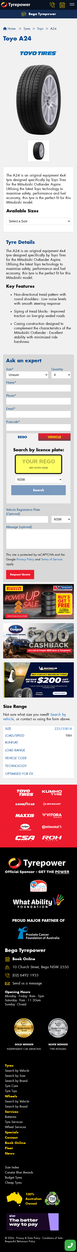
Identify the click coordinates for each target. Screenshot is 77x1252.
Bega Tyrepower (42, 14)
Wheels (11, 1096)
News (9, 1153)
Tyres (9, 1065)
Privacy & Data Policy (28, 1238)
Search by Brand (16, 1081)
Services (11, 1112)
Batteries (10, 1117)
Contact (11, 1137)
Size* (10, 369)
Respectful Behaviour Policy (20, 1241)
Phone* (11, 396)
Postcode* (13, 422)
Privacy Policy (25, 559)
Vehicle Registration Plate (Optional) (23, 512)
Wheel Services (15, 1127)
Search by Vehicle (17, 1071)
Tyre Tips (11, 1091)
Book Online (15, 1143)
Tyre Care (11, 1086)
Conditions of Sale (52, 1238)
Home (11, 29)
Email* (10, 409)
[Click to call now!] (52, 5)
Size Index (12, 1167)
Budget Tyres (13, 1177)
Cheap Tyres (13, 1183)
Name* (11, 382)
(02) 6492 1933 (25, 975)
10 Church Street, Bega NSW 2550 (40, 967)
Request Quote (20, 574)
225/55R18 (63, 729)
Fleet (9, 1148)
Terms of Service (51, 559)
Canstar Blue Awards (19, 1172)
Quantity (57, 369)
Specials (11, 1132)
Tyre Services (14, 1122)
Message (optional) (19, 527)
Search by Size (15, 1076)
